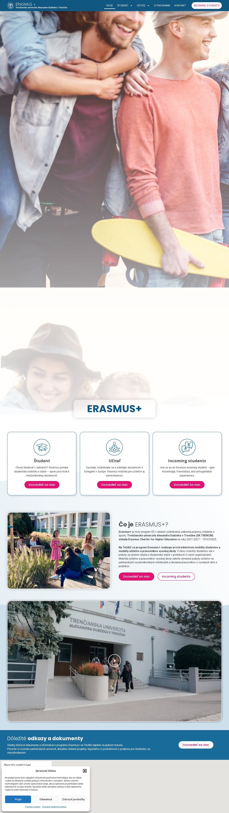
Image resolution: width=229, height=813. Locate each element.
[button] (85, 771)
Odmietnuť (46, 799)
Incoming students (207, 5)
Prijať (18, 799)
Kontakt (180, 5)
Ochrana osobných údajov (54, 807)
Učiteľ (141, 5)
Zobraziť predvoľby (73, 799)
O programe (162, 5)
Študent (123, 5)
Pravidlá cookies (32, 807)
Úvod (109, 5)
